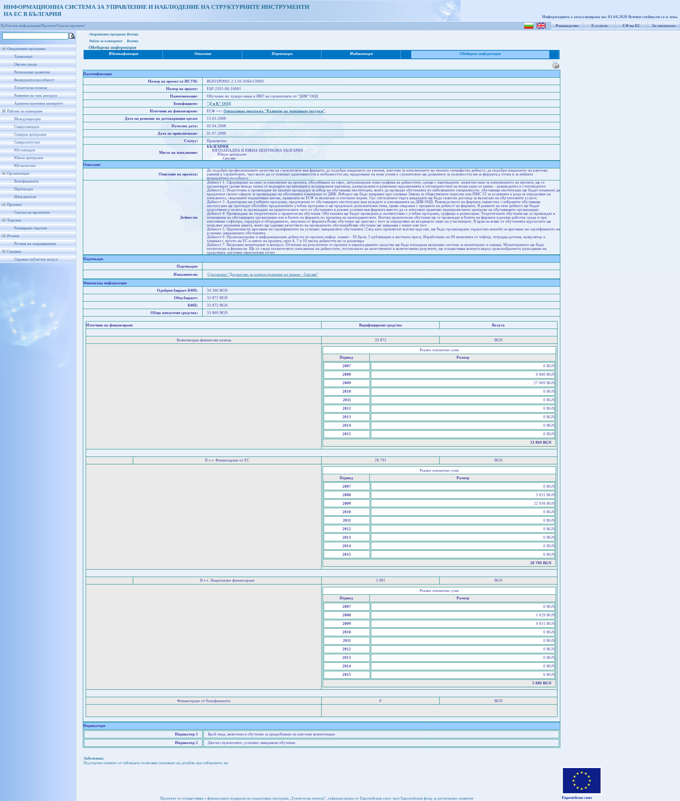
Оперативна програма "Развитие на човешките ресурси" (274, 111)
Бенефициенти (26, 181)
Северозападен (26, 127)
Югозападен (24, 150)
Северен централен (30, 134)
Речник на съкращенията (35, 244)
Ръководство (567, 26)
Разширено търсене (30, 228)
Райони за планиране (24, 111)
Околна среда (25, 64)
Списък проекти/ (71, 26)
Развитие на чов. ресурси (35, 95)
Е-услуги (599, 26)
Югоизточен (24, 166)
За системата (663, 26)
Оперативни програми (26, 49)
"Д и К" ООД (219, 104)
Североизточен (27, 142)
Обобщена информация (480, 54)
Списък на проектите (32, 212)
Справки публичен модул (35, 259)
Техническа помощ (30, 88)
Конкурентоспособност (34, 80)
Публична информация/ (21, 26)
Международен (27, 119)
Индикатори (361, 54)
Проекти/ (49, 26)
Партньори (23, 189)
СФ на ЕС (631, 26)
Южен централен (28, 158)
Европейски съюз (577, 798)
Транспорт (23, 56)
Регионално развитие (32, 72)
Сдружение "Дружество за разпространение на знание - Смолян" (263, 274)
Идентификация (123, 54)
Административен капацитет (38, 103)
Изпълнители (25, 197)
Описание (202, 54)
